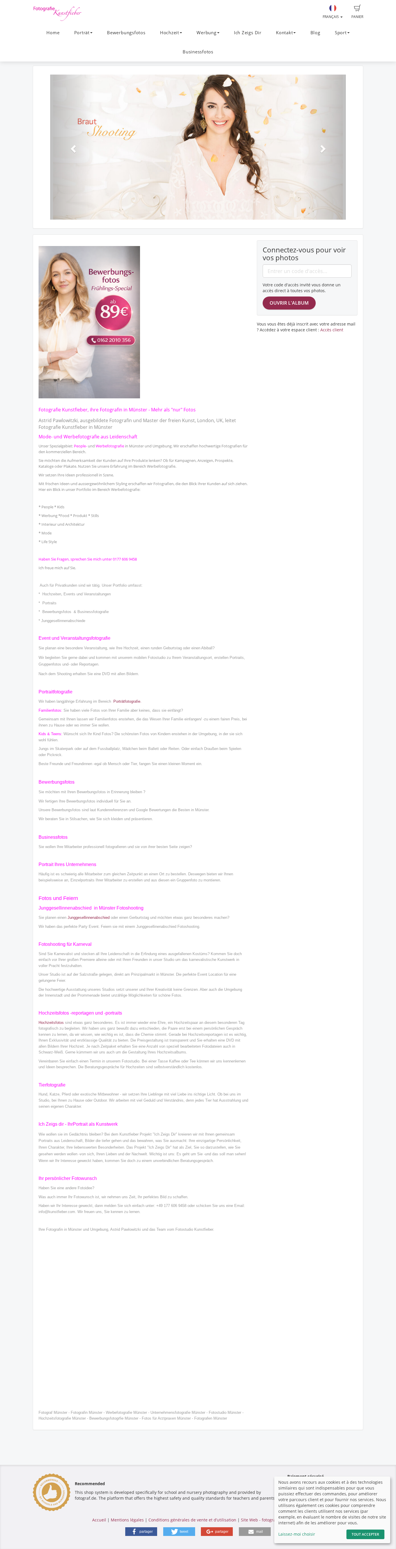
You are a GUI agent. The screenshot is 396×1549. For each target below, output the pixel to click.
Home (52, 33)
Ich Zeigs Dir (247, 33)
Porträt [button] (82, 33)
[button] (72, 147)
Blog (315, 33)
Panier (357, 16)
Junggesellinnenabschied (89, 917)
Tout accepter (365, 1534)
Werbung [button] (206, 33)
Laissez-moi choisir (296, 1534)
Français (331, 16)
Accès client (331, 329)
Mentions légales (127, 1520)
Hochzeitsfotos (51, 1022)
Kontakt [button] (284, 33)
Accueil (99, 1520)
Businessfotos (198, 52)
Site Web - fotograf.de (262, 1520)
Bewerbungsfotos (126, 33)
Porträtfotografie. (127, 701)
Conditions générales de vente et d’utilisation (192, 1520)
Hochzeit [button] (169, 33)
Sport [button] (341, 33)
